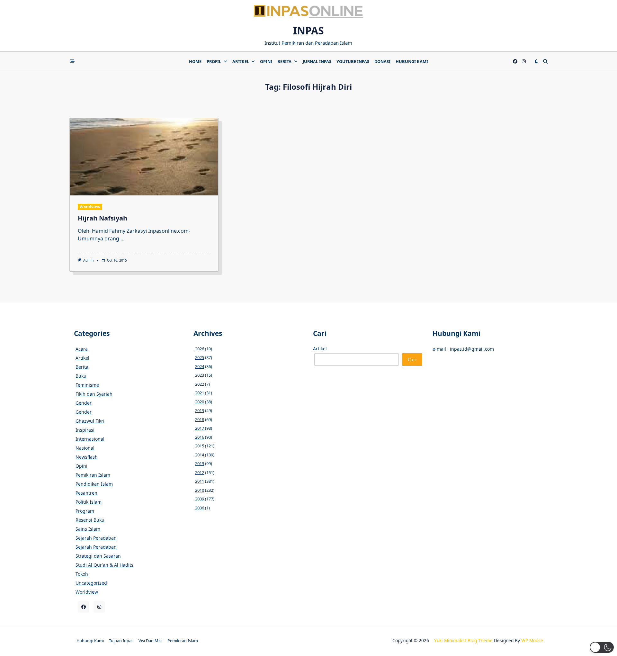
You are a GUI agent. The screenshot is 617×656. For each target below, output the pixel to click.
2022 (199, 384)
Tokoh (82, 574)
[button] (602, 647)
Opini (266, 61)
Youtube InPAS (352, 61)
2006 (199, 508)
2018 (199, 419)
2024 (199, 366)
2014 (199, 455)
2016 (199, 437)
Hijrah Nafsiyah (102, 218)
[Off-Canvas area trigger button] (72, 61)
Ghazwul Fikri (90, 421)
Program (85, 511)
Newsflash (87, 457)
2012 (199, 472)
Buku (81, 376)
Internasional (90, 439)
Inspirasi (85, 430)
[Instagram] (524, 61)
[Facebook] (515, 61)
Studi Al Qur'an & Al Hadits (104, 565)
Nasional (85, 448)
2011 (199, 481)
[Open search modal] (545, 61)
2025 (199, 357)
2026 (199, 349)
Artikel (240, 61)
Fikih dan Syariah (94, 394)
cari (412, 359)
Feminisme (87, 385)
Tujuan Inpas (121, 640)
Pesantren (86, 493)
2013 (199, 463)
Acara (82, 349)
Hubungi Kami (412, 61)
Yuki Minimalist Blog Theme (463, 640)
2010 (199, 490)
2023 (199, 375)
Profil (214, 61)
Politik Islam (89, 502)
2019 (199, 410)
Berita (284, 61)
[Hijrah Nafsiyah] (144, 156)
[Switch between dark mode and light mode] (536, 61)
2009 (199, 499)
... (122, 238)
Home (195, 61)
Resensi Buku (90, 520)
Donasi (382, 61)
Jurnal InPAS (317, 61)
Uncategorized (91, 583)
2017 (199, 428)
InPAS (308, 30)
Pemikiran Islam (93, 475)
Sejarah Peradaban (96, 538)
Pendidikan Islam (94, 484)
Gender (84, 403)
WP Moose (532, 640)
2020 (199, 402)
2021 (199, 393)
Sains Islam (88, 529)
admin (88, 260)
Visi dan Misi (150, 640)
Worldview (90, 207)
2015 (199, 446)
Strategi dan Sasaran (98, 556)
